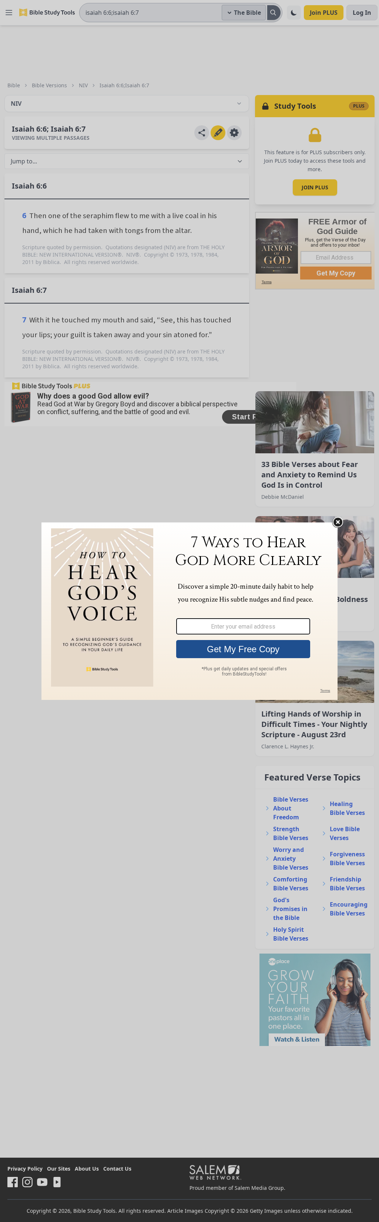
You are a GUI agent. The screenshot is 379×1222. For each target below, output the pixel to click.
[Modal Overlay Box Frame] (189, 611)
